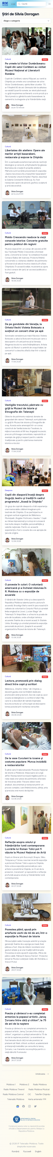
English (38, 1151)
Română (15, 1151)
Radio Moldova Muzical (38, 1089)
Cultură (8, 59)
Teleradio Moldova (15, 1099)
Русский (27, 1151)
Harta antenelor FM (37, 1099)
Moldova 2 (24, 1084)
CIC (29, 1094)
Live (12, 4)
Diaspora (8, 490)
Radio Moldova (40, 1084)
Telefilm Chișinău (42, 1094)
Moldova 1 (11, 1084)
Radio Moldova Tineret (14, 1089)
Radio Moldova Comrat (13, 1094)
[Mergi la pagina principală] (5, 3)
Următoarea (40, 1074)
